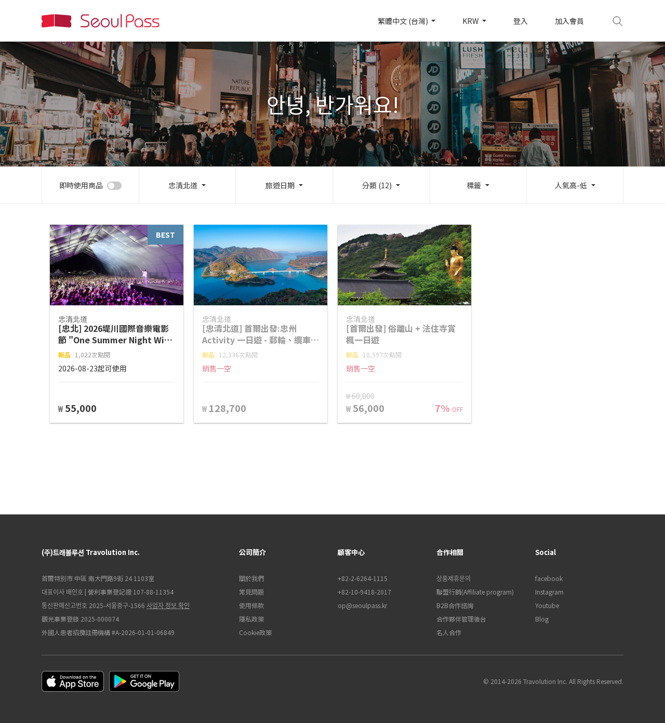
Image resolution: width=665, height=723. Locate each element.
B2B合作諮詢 (454, 605)
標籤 (474, 185)
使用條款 (251, 605)
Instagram (549, 591)
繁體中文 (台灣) (404, 21)
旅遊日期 (280, 185)
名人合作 (448, 632)
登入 (520, 21)
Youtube (547, 605)
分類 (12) (377, 185)
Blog (542, 618)
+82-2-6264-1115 (363, 578)
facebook (549, 578)
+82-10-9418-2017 (364, 591)
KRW (471, 21)
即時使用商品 (81, 185)
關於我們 (251, 578)
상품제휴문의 (453, 578)
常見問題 (251, 591)
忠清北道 (182, 185)
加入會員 (569, 21)
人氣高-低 (571, 185)
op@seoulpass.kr (362, 605)
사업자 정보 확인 (168, 605)
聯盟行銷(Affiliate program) (475, 591)
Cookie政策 (255, 632)
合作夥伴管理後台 (461, 618)
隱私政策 (251, 618)
